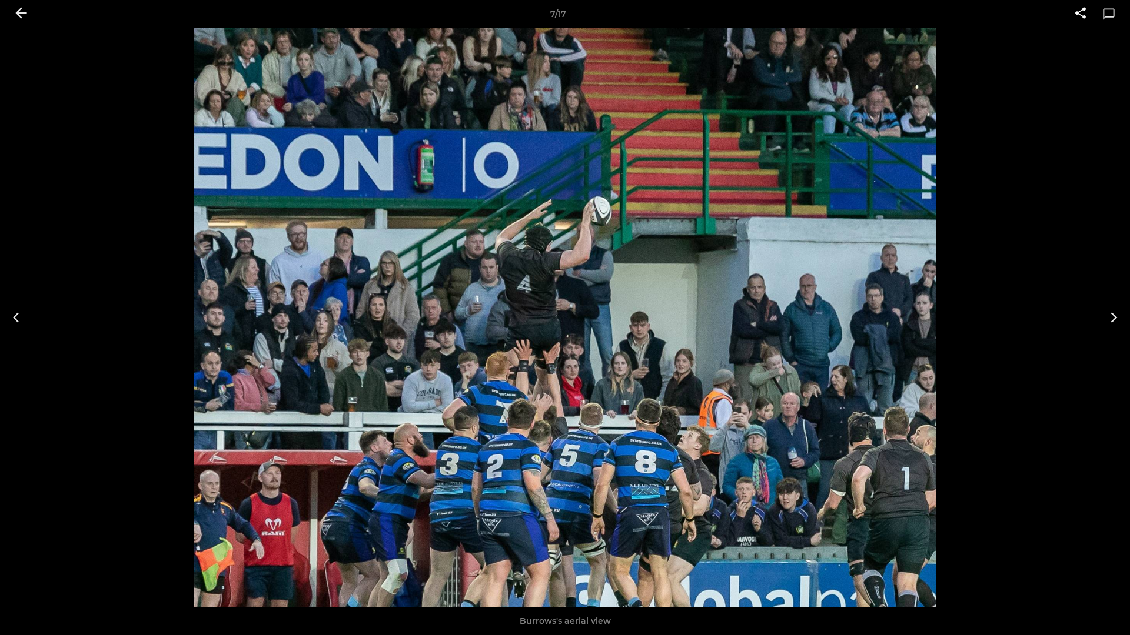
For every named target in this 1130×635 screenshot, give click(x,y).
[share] (1081, 14)
